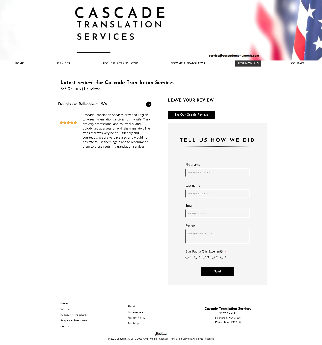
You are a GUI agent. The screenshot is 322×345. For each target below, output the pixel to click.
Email (189, 205)
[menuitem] (20, 63)
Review (190, 225)
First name (192, 165)
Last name (192, 185)
